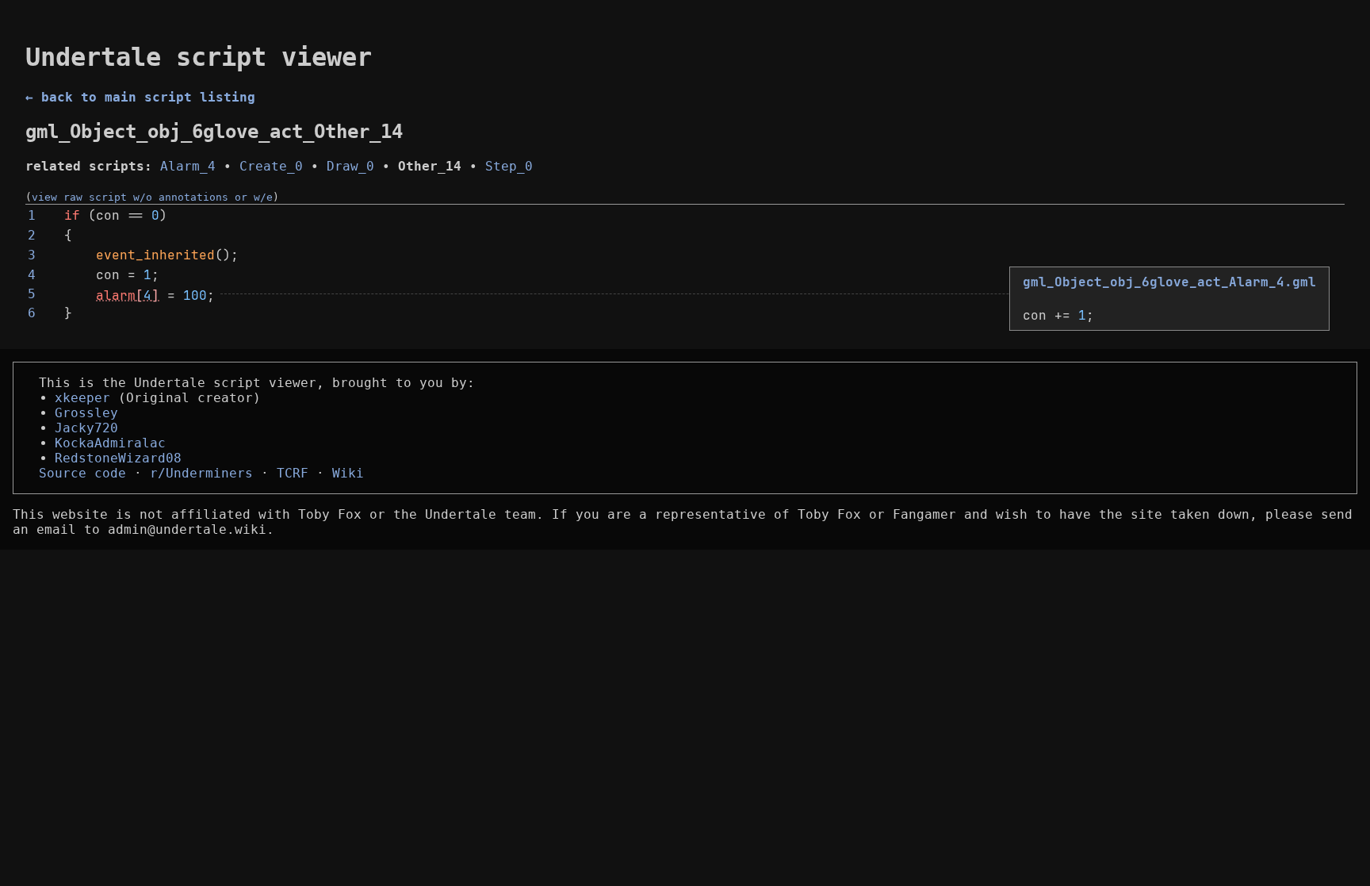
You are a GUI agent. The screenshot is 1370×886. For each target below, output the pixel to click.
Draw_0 (350, 166)
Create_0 (271, 166)
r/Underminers (201, 473)
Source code (82, 473)
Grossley (86, 412)
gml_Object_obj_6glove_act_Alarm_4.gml (1169, 282)
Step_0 (509, 166)
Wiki (348, 473)
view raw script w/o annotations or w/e (152, 197)
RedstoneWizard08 (118, 458)
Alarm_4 (188, 166)
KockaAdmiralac (110, 443)
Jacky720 (86, 427)
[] (127, 295)
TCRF (292, 473)
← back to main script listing (140, 97)
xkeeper (82, 397)
